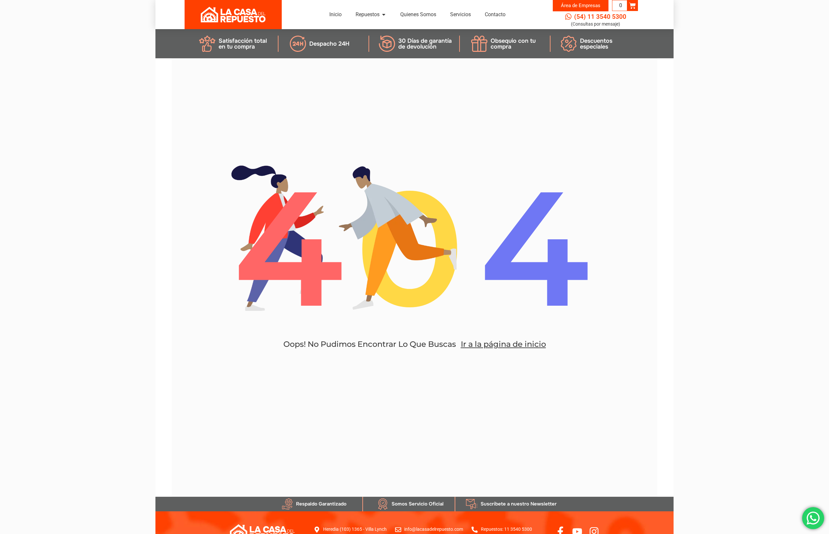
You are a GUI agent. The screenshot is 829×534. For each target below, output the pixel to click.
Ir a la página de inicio (503, 344)
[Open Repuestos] (383, 14)
